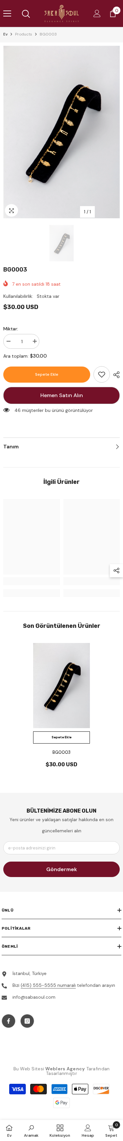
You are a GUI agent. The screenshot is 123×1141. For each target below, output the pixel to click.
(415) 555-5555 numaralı (48, 985)
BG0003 (61, 752)
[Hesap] (97, 13)
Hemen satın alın (61, 395)
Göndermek (61, 869)
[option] (61, 132)
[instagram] (27, 1021)
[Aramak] (26, 14)
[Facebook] (8, 1021)
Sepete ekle (46, 374)
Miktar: (10, 329)
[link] (101, 374)
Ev (5, 34)
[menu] (7, 13)
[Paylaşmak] (115, 375)
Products (23, 34)
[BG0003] (61, 685)
